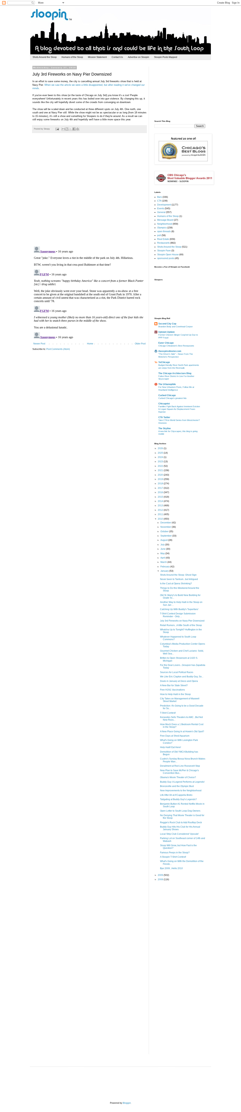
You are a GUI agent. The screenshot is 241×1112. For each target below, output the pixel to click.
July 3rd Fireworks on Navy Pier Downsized (182, 620)
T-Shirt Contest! (168, 713)
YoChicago (164, 362)
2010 (161, 519)
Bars (159, 197)
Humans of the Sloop (72, 57)
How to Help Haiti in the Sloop (175, 694)
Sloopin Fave (164, 250)
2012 (161, 510)
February (165, 566)
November (166, 527)
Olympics (162, 227)
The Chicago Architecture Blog (174, 373)
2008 (161, 879)
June (163, 549)
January (164, 571)
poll (159, 235)
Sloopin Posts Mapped (165, 57)
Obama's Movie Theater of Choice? (178, 777)
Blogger (127, 1103)
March (163, 562)
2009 (161, 875)
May (162, 553)
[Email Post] (57, 129)
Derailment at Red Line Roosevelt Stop (180, 766)
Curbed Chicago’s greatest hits (172, 398)
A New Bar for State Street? (174, 685)
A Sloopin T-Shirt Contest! (173, 857)
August (164, 540)
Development (164, 204)
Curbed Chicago (167, 395)
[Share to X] (70, 129)
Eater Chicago (166, 343)
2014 (161, 501)
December (166, 522)
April (163, 557)
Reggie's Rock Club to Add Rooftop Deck (181, 822)
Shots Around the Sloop (45, 57)
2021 (161, 470)
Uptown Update (166, 332)
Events (160, 208)
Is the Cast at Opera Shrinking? (176, 583)
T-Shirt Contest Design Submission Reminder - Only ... (178, 615)
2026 (161, 448)
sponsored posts (165, 258)
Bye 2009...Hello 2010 (171, 868)
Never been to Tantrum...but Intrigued (179, 579)
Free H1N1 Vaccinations (172, 689)
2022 (161, 466)
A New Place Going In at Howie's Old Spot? (182, 731)
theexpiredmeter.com (169, 351)
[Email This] (63, 129)
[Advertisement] (182, 90)
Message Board (165, 220)
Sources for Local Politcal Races (176, 672)
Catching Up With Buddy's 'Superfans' (179, 609)
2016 (161, 492)
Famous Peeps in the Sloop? (175, 852)
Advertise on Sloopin (138, 57)
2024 (161, 457)
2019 (161, 479)
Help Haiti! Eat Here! (170, 747)
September (166, 535)
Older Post (140, 343)
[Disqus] (89, 192)
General (161, 212)
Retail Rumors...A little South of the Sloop (181, 625)
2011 (161, 514)
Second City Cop (167, 323)
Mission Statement (97, 57)
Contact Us (117, 57)
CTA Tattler (164, 417)
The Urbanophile (167, 384)
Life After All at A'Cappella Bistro (176, 795)
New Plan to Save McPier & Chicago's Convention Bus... (179, 771)
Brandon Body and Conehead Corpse (175, 326)
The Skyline (164, 428)
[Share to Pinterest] (77, 129)
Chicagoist (164, 403)
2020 (161, 475)
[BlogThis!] (67, 129)
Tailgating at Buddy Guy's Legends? (178, 799)
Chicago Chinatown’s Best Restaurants (176, 346)
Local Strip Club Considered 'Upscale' (179, 834)
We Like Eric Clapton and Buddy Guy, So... (181, 676)
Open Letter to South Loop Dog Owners (180, 811)
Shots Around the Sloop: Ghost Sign (178, 575)
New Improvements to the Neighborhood (180, 790)
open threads (164, 231)
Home (90, 343)
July (162, 544)
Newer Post (39, 343)
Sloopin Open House (168, 254)
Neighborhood (164, 224)
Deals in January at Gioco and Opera (179, 681)
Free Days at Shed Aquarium (174, 736)
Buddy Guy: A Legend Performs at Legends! (182, 782)
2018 (161, 483)
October (164, 531)
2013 (161, 505)
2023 (161, 461)
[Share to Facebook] (74, 129)
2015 (161, 497)
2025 (161, 453)
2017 (161, 488)
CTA (159, 200)
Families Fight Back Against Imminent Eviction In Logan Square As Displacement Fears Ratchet (179, 409)
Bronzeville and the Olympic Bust (177, 786)
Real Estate (163, 239)
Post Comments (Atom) (58, 349)
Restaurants (163, 243)
